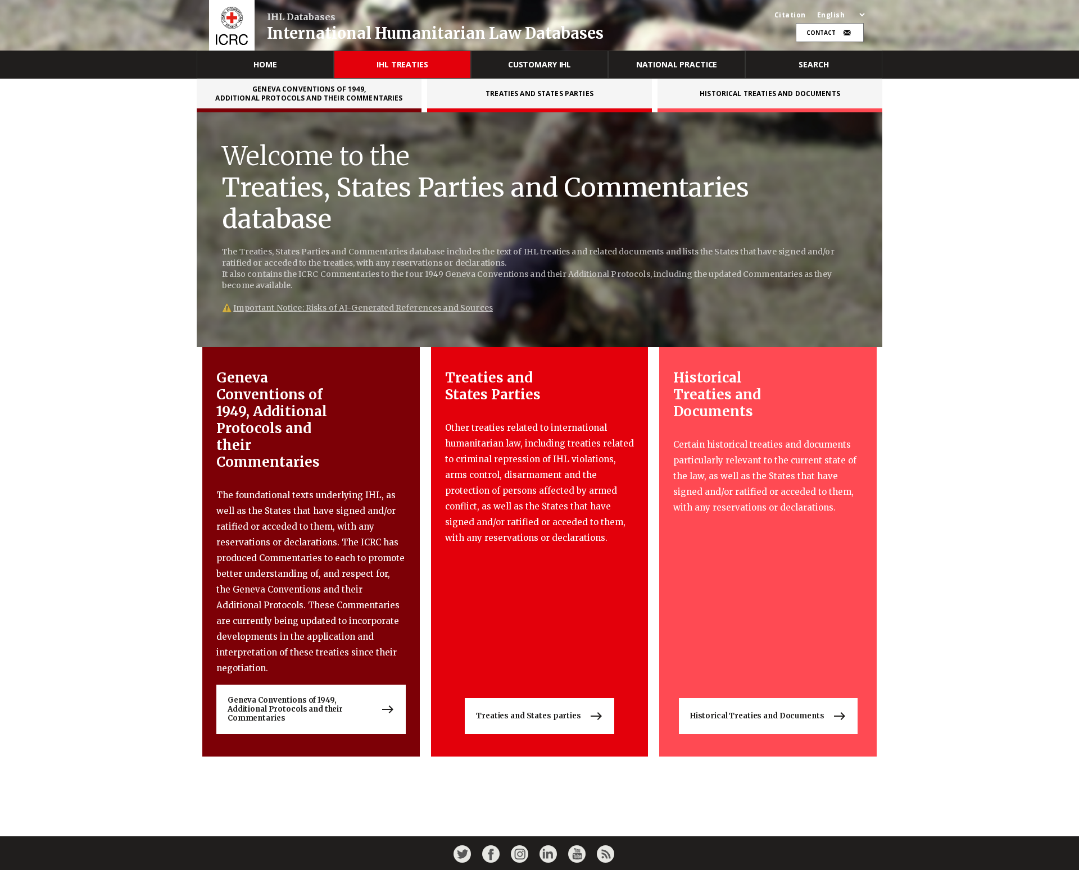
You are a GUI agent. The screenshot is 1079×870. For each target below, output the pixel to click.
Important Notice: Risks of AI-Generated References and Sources (363, 308)
